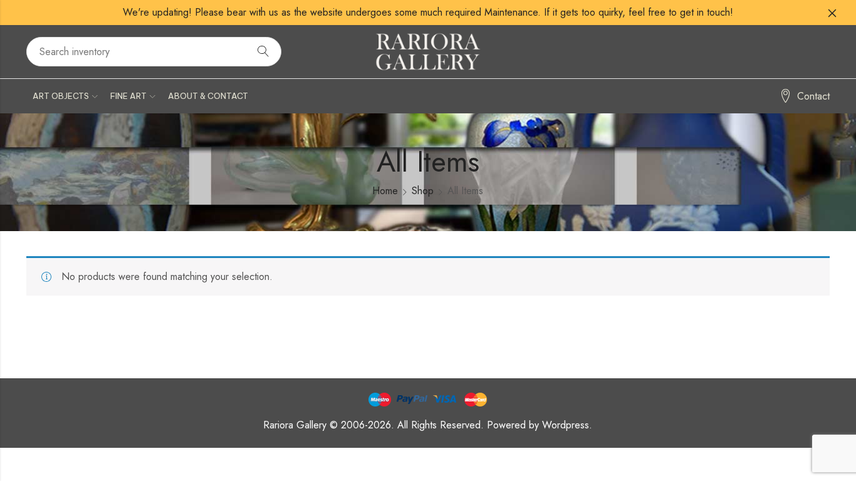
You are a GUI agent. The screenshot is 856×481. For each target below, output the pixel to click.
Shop (423, 191)
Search (263, 51)
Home (385, 191)
